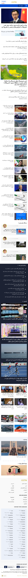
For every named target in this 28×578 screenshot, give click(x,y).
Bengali (22, 517)
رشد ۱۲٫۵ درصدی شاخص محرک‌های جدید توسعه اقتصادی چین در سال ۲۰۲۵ (7, 195)
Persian (10, 521)
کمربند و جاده (11, 492)
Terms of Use (19, 575)
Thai (11, 546)
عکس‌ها (25, 413)
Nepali (10, 519)
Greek (22, 539)
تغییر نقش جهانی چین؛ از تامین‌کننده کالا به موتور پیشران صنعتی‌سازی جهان (14, 285)
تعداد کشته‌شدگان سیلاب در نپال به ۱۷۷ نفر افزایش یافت (8, 146)
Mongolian (9, 515)
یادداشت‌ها (24, 384)
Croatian (21, 524)
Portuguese (8, 526)
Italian (22, 553)
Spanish (9, 539)
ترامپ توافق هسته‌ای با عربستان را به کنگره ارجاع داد (8, 168)
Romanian (9, 530)
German (21, 537)
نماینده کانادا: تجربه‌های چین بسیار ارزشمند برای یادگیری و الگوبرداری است (8, 205)
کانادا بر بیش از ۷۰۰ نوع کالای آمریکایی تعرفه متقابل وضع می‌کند (8, 154)
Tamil (10, 544)
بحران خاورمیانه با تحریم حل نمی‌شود (16, 360)
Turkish (10, 548)
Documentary (11, 501)
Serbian (9, 535)
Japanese (21, 555)
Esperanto (21, 530)
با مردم (12, 483)
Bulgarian (21, 519)
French (22, 535)
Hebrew (22, 544)
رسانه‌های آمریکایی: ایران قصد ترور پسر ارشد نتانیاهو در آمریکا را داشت (7, 186)
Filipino (22, 532)
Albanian (22, 510)
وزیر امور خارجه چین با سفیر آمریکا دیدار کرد (8, 113)
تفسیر (25, 492)
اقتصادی (12, 487)
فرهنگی (12, 490)
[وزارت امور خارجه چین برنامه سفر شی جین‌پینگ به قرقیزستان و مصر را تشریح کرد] (14, 15)
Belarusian (20, 515)
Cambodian (22, 521)
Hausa (22, 541)
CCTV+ (25, 503)
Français (25, 499)
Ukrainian (8, 550)
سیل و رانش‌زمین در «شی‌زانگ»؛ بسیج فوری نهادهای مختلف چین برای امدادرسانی (7, 129)
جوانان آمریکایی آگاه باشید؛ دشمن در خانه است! (14, 269)
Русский (25, 501)
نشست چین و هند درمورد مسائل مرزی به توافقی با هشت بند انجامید (7, 137)
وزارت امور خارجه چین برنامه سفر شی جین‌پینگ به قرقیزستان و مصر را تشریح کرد (14, 293)
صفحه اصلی (24, 483)
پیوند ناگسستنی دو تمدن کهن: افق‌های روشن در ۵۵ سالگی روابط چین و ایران (9, 231)
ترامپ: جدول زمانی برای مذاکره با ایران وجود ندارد (14, 297)
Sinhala (10, 537)
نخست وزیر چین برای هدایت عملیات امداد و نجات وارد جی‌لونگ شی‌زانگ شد (8, 106)
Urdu (11, 553)
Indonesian (19, 550)
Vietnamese (8, 555)
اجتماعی (25, 490)
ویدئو (25, 439)
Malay (9, 512)
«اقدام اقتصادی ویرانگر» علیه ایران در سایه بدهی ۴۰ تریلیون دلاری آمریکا (9, 243)
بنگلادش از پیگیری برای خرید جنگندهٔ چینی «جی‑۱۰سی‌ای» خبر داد (16, 289)
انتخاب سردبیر (23, 38)
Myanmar (8, 517)
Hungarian (21, 548)
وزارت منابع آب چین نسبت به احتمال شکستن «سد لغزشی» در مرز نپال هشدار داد (7, 121)
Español (12, 497)
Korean (22, 557)
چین (26, 485)
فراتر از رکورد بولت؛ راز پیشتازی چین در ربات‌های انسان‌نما (16, 379)
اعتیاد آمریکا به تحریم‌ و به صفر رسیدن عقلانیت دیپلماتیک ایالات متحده (8, 176)
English (25, 497)
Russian (9, 532)
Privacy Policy (24, 575)
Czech (22, 526)
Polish (10, 524)
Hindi (23, 546)
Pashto (10, 528)
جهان (13, 485)
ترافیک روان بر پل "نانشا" (21, 456)
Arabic (22, 512)
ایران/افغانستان (24, 487)
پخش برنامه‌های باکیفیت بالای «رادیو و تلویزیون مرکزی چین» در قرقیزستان (7, 215)
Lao (11, 510)
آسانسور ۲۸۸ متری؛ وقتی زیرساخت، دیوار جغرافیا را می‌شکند (9, 255)
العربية (12, 499)
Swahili (9, 541)
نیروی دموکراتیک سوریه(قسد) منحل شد (8, 161)
